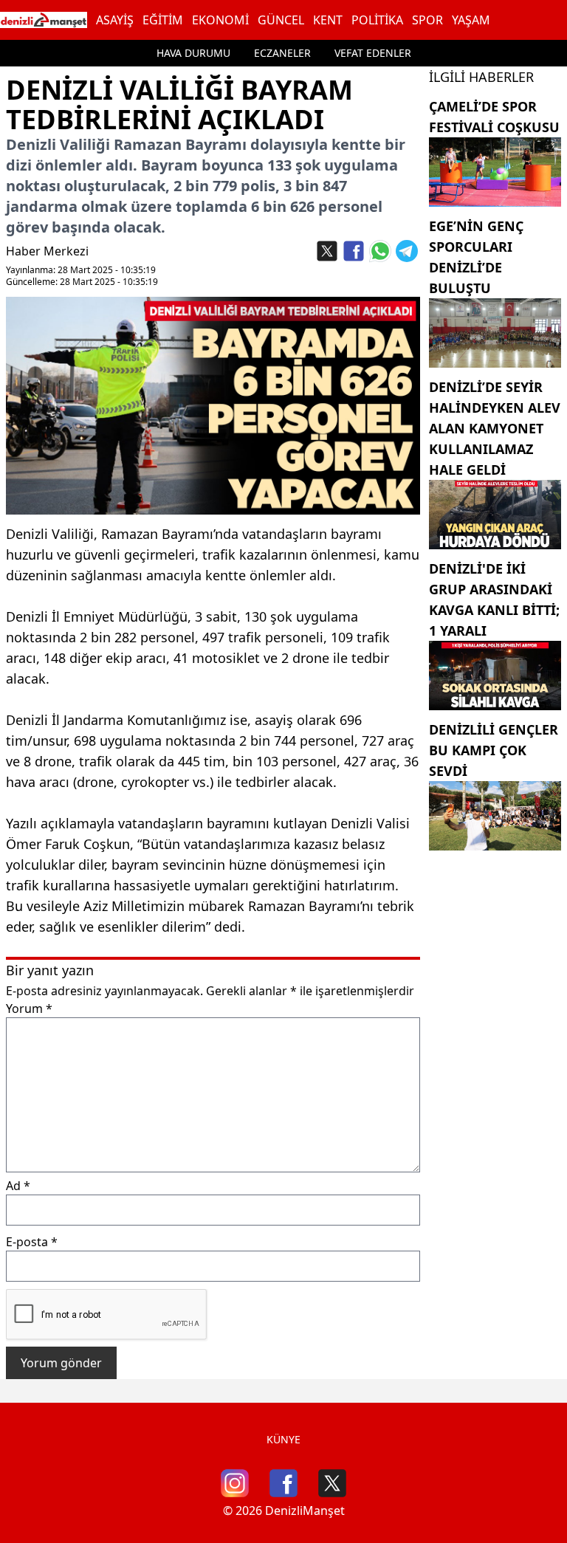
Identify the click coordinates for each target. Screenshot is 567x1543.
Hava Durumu (193, 53)
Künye (283, 1439)
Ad (18, 1186)
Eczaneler (282, 53)
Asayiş (115, 20)
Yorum (29, 1008)
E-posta (32, 1242)
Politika (377, 20)
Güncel (281, 20)
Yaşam (471, 20)
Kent (328, 20)
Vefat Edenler (372, 53)
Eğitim (162, 20)
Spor (427, 20)
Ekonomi (220, 20)
